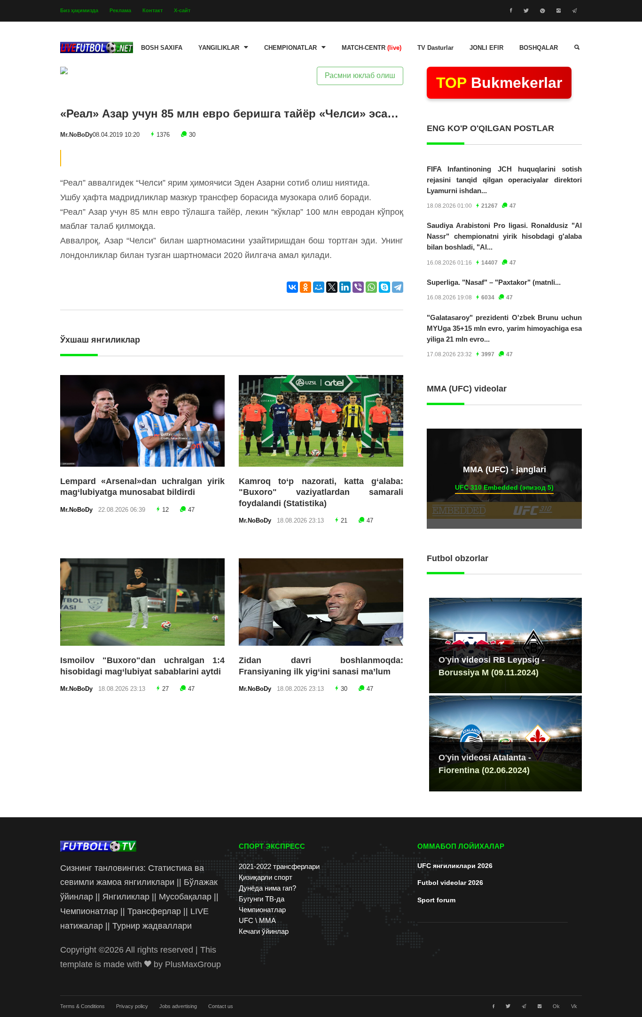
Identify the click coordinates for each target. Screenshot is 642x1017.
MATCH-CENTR (371, 48)
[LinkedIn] (345, 287)
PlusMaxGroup (193, 964)
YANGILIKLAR (218, 48)
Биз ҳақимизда (79, 10)
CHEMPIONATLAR (290, 48)
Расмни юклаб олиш (360, 75)
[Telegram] (397, 287)
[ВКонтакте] (292, 287)
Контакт (152, 10)
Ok (556, 1006)
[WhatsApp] (371, 287)
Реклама (120, 10)
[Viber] (358, 287)
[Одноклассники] (305, 287)
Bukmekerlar (499, 82)
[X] (331, 287)
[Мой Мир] (318, 287)
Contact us (220, 1006)
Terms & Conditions (82, 1006)
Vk (574, 1006)
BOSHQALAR (538, 48)
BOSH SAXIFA (161, 48)
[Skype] (384, 287)
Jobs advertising (178, 1006)
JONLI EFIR (486, 48)
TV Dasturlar (435, 48)
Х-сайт (182, 10)
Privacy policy (132, 1006)
